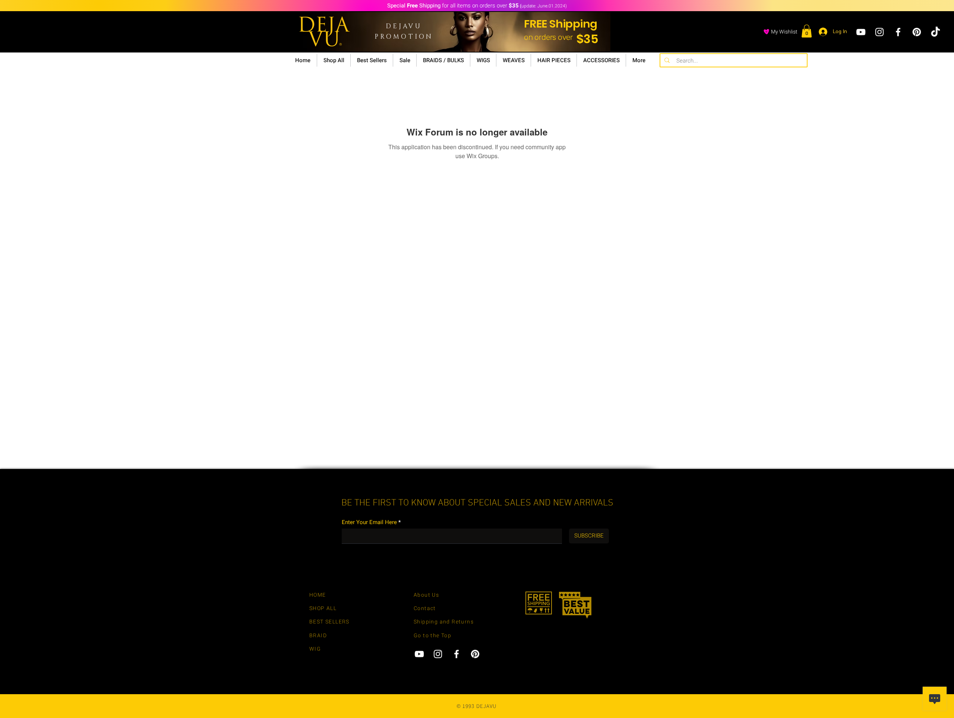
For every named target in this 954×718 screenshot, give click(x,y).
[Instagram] (879, 32)
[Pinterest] (916, 32)
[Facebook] (898, 32)
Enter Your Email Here (369, 522)
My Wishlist (784, 32)
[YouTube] (860, 32)
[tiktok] (935, 32)
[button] (806, 31)
